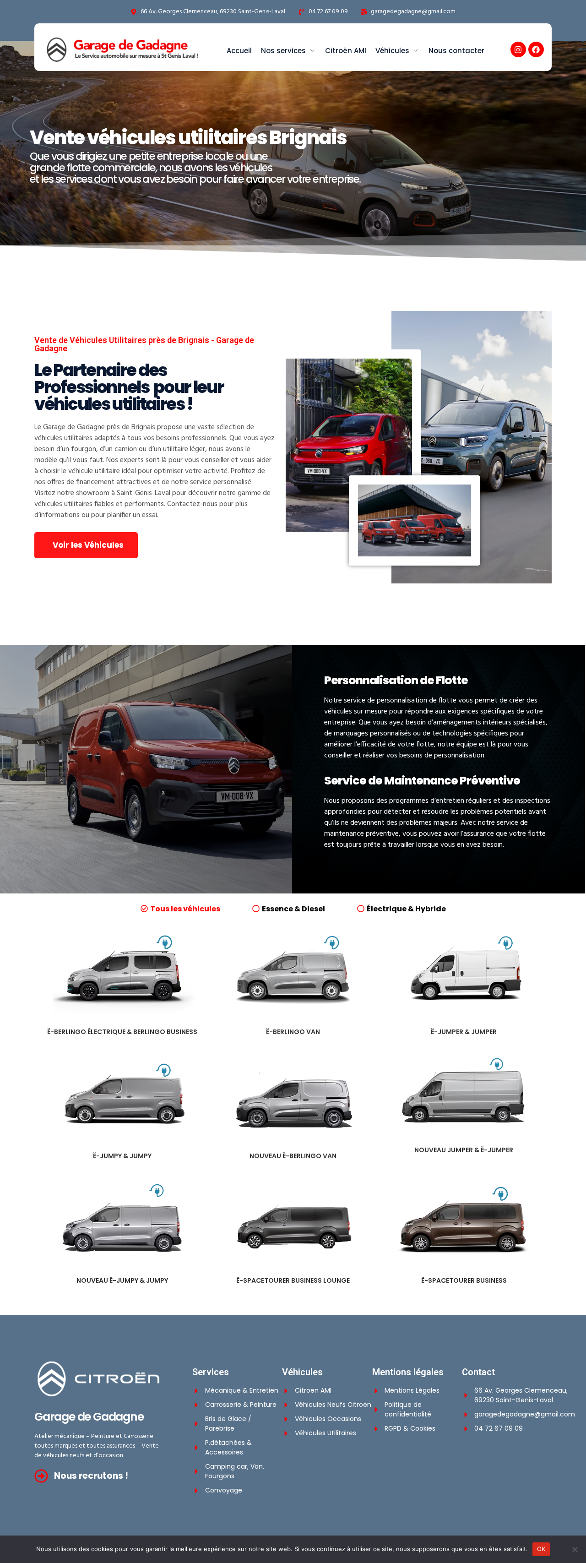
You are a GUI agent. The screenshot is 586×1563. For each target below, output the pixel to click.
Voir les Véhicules (88, 544)
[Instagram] (518, 49)
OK (541, 1548)
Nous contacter (456, 50)
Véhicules (392, 50)
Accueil (239, 50)
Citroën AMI (345, 50)
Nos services (283, 50)
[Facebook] (536, 49)
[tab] (180, 908)
